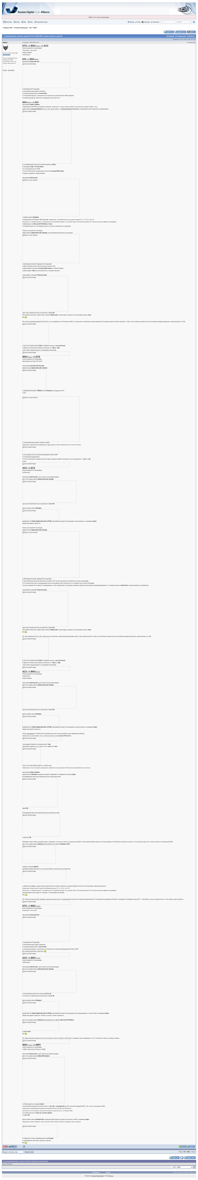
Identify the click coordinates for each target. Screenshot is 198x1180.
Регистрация (105, 17)
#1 (194, 42)
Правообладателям (42, 21)
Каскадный (170, 36)
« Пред (180, 1151)
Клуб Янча (9, 21)
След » (193, 1151)
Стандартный (180, 36)
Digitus (5, 42)
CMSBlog (108, 1172)
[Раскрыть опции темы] (182, 1157)
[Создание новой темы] (180, 31)
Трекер (18, 21)
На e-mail (184, 39)
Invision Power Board (98, 1176)
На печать (191, 39)
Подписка (176, 39)
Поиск (139, 21)
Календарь (156, 21)
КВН (25, 21)
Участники (147, 21)
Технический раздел (21, 28)
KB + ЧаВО (33, 28)
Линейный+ (191, 36)
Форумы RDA (8, 28)
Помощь (132, 21)
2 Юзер (5, 70)
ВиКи (31, 21)
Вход (99, 17)
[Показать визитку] (9, 1146)
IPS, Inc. (111, 1176)
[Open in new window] (51, 197)
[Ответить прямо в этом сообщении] (191, 1146)
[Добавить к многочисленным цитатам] (183, 1146)
